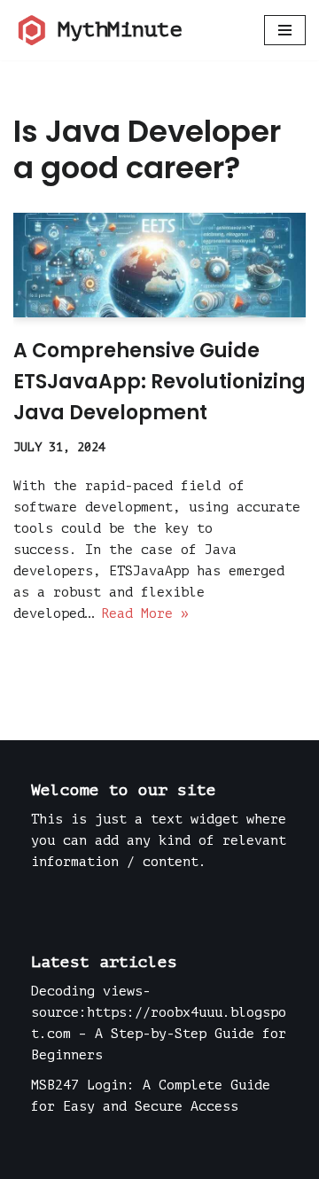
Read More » (145, 613)
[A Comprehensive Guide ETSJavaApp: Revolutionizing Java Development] (159, 265)
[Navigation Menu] (285, 30)
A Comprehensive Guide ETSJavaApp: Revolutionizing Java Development (159, 381)
